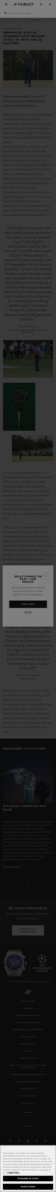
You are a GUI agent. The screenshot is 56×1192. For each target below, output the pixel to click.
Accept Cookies (28, 1187)
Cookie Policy (13, 1173)
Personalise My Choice (28, 1178)
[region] (28, 1168)
